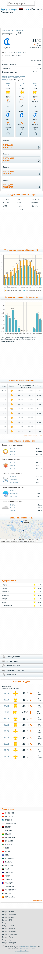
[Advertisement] (21, 26)
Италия (8, 844)
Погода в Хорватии (8, 931)
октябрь (34, 203)
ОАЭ (7, 869)
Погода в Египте (8, 911)
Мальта (8, 862)
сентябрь (35, 200)
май (18, 200)
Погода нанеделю (8, 159)
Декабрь (13, 479)
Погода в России (8, 937)
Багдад (4, 585)
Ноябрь (13, 491)
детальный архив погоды (33, 436)
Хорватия (9, 886)
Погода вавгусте (8, 146)
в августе (6, 80)
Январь (13, 477)
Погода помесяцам (8, 186)
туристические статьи (27, 948)
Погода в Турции (8, 917)
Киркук (4, 599)
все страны (37, 901)
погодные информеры (28, 946)
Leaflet (2, 540)
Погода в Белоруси (9, 943)
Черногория (10, 890)
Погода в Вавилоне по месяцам (21, 195)
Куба (7, 855)
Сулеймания (7, 606)
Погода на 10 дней (21, 682)
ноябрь (34, 206)
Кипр (7, 848)
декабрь (34, 209)
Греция (8, 820)
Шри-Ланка (10, 897)
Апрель (13, 496)
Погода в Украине (8, 940)
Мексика (9, 865)
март (5, 206)
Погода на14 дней (8, 172)
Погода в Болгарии (8, 923)
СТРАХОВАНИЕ (13, 661)
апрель (6, 209)
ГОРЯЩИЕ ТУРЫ (13, 657)
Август (13, 451)
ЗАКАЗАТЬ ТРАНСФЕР (15, 670)
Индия (8, 834)
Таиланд (9, 872)
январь (6, 200)
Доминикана (10, 823)
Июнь (12, 454)
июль (19, 206)
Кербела (5, 595)
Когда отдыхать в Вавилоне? (21, 441)
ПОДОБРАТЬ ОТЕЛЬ (15, 666)
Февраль (14, 482)
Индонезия (10, 837)
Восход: (8, 52)
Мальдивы (9, 858)
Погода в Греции (8, 926)
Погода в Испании (8, 928)
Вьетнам (9, 816)
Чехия (8, 893)
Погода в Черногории (9, 934)
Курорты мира (9, 9)
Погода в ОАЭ (7, 920)
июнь (19, 203)
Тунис (7, 876)
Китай (7, 851)
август (20, 209)
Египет (8, 827)
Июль (12, 448)
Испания (9, 841)
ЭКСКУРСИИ (11, 675)
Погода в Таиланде (9, 914)
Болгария (9, 813)
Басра (4, 588)
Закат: (20, 52)
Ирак (26, 9)
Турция (8, 879)
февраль (6, 203)
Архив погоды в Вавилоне (21, 380)
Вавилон (5, 592)
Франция (9, 883)
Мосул (4, 602)
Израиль (8, 830)
